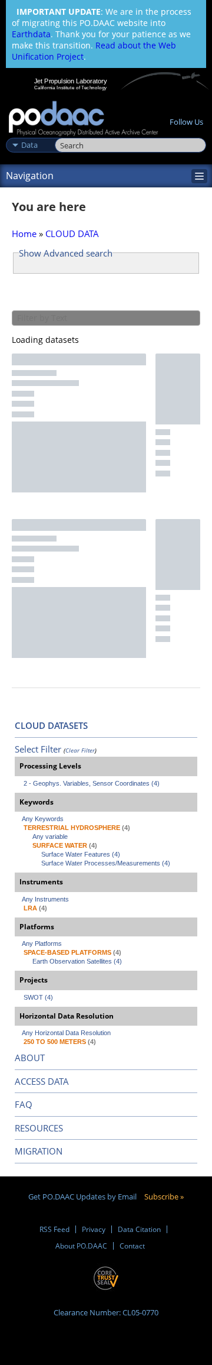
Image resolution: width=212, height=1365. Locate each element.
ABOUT (30, 1058)
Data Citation (139, 1229)
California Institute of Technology (70, 87)
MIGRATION (38, 1151)
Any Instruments (45, 899)
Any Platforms (42, 943)
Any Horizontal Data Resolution (66, 1032)
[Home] (83, 119)
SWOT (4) (38, 997)
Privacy (93, 1229)
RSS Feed (54, 1229)
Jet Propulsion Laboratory (70, 81)
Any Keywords (43, 818)
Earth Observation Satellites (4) (77, 961)
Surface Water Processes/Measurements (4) (105, 863)
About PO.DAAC (81, 1246)
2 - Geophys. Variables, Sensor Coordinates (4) (92, 783)
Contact (132, 1246)
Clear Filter (80, 750)
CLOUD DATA (72, 233)
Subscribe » (164, 1196)
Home (24, 233)
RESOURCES (39, 1128)
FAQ (23, 1104)
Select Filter (38, 749)
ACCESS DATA (42, 1081)
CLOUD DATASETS (51, 725)
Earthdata (31, 34)
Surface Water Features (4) (80, 854)
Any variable (50, 836)
